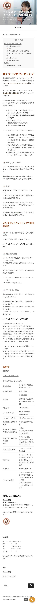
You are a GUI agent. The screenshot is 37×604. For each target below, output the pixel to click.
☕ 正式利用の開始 (12, 60)
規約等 (6, 63)
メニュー (20, 27)
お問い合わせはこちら (13, 65)
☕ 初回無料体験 (11, 58)
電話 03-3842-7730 (9, 576)
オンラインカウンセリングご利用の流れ (17, 51)
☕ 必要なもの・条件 (13, 46)
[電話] (32, 599)
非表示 (20, 40)
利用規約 (6, 371)
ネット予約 (7, 572)
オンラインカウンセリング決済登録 (15, 319)
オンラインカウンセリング (12, 44)
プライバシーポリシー (10, 376)
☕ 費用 (9, 48)
